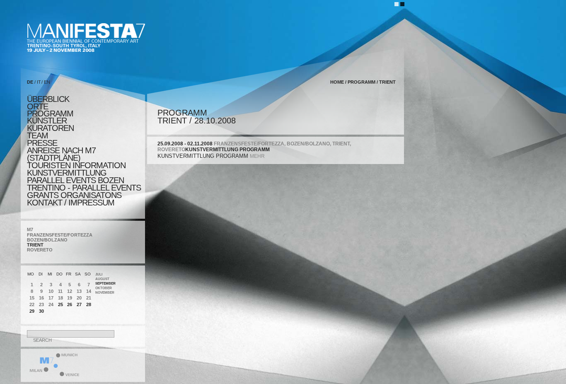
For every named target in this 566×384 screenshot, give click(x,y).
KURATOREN (50, 128)
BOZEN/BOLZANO (47, 239)
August (102, 279)
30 (41, 311)
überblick (48, 99)
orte (37, 106)
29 (31, 311)
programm (50, 113)
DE (30, 82)
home (337, 82)
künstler (47, 120)
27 (79, 304)
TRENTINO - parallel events (84, 187)
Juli (98, 274)
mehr (257, 156)
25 (60, 304)
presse (42, 143)
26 (69, 304)
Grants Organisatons (74, 195)
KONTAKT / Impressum (70, 202)
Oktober (103, 288)
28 (88, 304)
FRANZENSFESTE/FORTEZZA (59, 234)
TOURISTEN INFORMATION (76, 165)
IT (39, 82)
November (104, 293)
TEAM (37, 135)
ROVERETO (40, 249)
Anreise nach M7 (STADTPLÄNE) (61, 154)
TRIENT (35, 244)
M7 (30, 229)
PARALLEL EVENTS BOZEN (75, 180)
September (105, 283)
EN (47, 82)
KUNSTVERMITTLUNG (66, 172)
